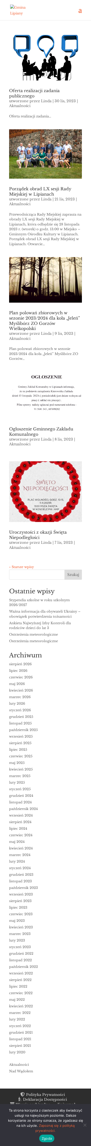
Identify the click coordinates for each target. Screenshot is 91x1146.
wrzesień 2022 (21, 973)
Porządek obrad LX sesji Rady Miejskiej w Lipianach (40, 191)
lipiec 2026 (18, 671)
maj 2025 (17, 763)
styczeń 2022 (20, 1026)
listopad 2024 (20, 802)
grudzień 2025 (21, 717)
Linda (46, 101)
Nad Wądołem (21, 1071)
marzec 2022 (20, 1013)
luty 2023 (17, 940)
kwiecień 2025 (21, 769)
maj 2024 (17, 842)
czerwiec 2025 (20, 756)
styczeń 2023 (20, 947)
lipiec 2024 (18, 828)
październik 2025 (23, 730)
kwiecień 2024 (21, 848)
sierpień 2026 (20, 664)
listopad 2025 (20, 723)
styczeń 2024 (20, 868)
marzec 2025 (19, 776)
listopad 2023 (20, 881)
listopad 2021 (20, 1039)
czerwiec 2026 (21, 677)
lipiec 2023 (18, 907)
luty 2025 (17, 782)
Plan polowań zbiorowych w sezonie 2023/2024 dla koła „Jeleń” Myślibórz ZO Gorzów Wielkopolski (44, 320)
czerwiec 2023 (21, 914)
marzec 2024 (20, 855)
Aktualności (20, 105)
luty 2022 (17, 1019)
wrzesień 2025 (21, 736)
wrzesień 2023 (21, 894)
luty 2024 (17, 861)
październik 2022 (23, 967)
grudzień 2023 (21, 874)
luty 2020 (17, 1052)
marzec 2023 (20, 934)
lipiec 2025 (18, 749)
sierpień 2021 (20, 1046)
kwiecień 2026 (21, 690)
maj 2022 (17, 999)
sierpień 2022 (20, 980)
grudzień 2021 (21, 1032)
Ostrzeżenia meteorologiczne (33, 634)
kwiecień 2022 (21, 1006)
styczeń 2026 (20, 710)
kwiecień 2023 (21, 927)
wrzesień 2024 (21, 815)
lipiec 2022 (18, 986)
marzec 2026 (20, 697)
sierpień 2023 (20, 901)
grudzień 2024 (21, 796)
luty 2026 (17, 703)
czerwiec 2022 (21, 993)
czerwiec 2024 (21, 835)
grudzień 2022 (21, 953)
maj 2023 (17, 921)
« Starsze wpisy (21, 567)
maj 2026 (17, 684)
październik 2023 (23, 888)
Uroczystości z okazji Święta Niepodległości (38, 535)
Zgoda (47, 1138)
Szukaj (73, 574)
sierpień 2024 (20, 822)
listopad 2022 (20, 960)
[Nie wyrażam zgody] (84, 1125)
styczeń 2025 (20, 789)
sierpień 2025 (20, 743)
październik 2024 (23, 809)
